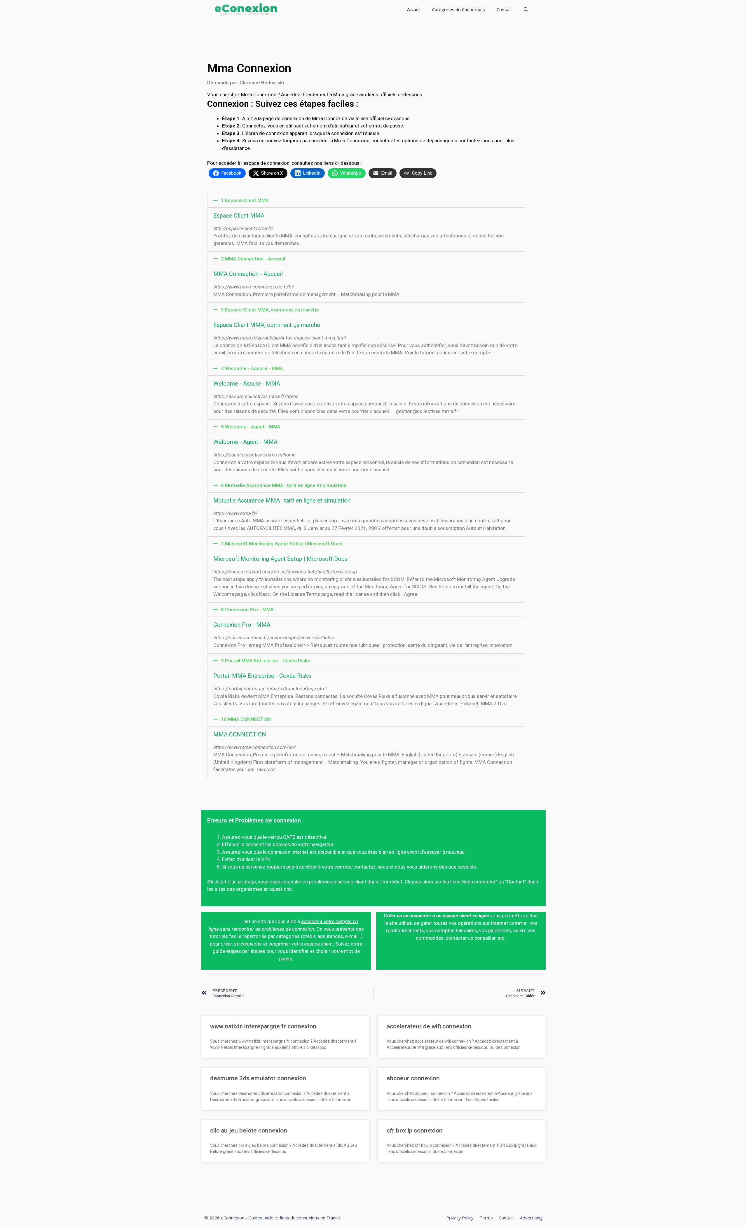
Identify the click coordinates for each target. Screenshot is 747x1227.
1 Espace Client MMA (245, 200)
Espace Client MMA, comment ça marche (266, 324)
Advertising (531, 1218)
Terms (486, 1218)
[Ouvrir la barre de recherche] (526, 9)
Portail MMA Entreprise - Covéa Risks (262, 675)
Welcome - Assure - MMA (246, 383)
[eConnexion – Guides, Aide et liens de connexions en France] (246, 9)
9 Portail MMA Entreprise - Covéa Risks (265, 661)
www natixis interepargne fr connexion (263, 1026)
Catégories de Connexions (458, 9)
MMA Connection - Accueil (248, 273)
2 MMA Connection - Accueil (253, 259)
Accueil (413, 9)
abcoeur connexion (413, 1078)
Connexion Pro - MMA (241, 624)
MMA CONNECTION (239, 734)
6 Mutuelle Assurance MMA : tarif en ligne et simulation (283, 485)
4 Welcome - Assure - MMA (252, 368)
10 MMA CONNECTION (246, 719)
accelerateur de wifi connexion (429, 1026)
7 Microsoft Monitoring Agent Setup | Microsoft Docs (282, 544)
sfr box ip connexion (415, 1130)
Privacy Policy (460, 1218)
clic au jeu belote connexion (248, 1130)
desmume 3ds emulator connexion (258, 1078)
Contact (504, 9)
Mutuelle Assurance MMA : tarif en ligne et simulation (281, 500)
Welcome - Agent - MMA (245, 441)
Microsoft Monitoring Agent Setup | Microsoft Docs (280, 558)
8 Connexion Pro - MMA (247, 609)
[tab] (366, 200)
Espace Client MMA (238, 215)
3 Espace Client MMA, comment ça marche (270, 310)
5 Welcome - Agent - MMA (250, 427)
